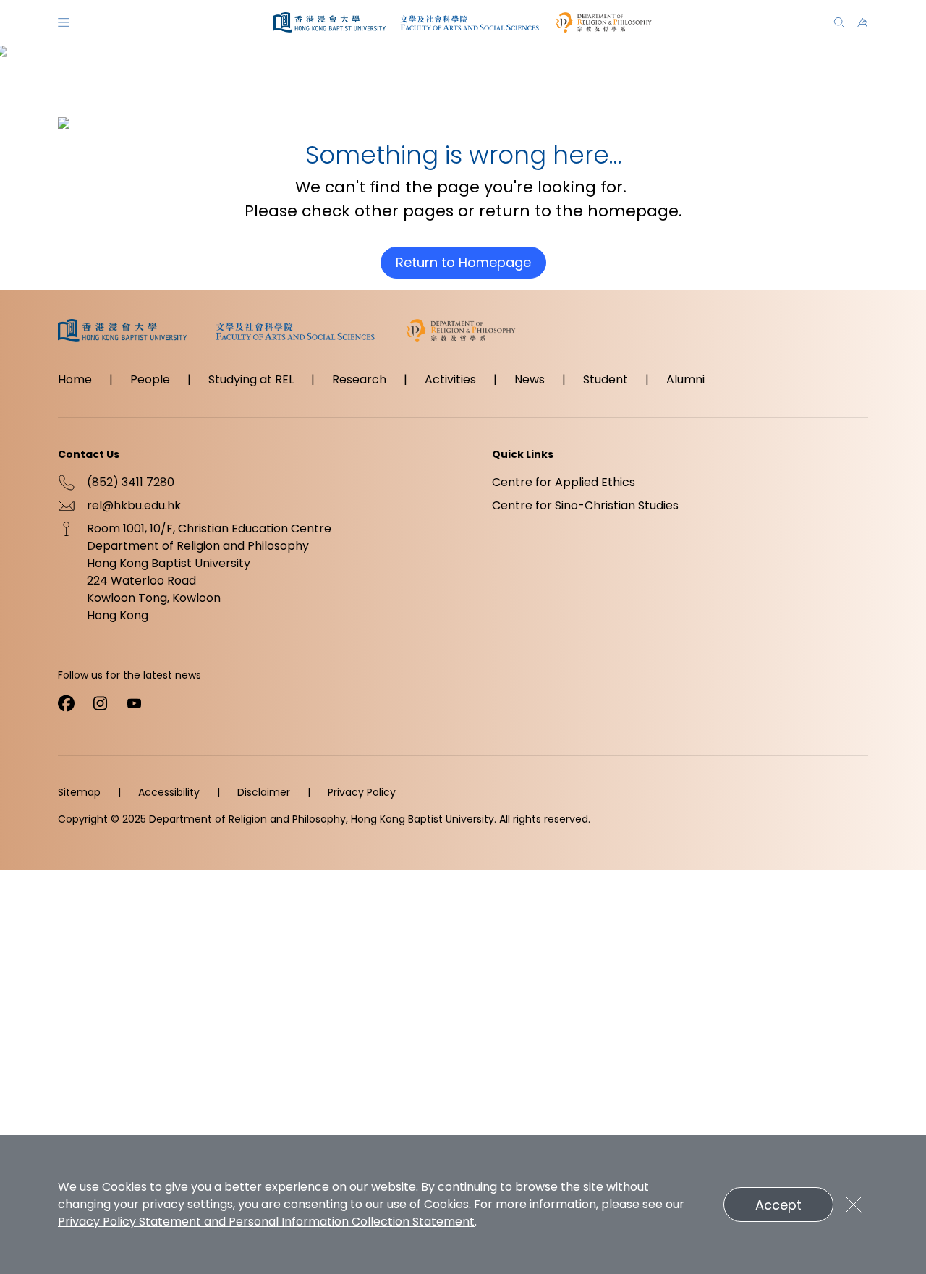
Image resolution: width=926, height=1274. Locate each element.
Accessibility (169, 792)
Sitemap (79, 792)
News (529, 379)
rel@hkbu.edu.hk (134, 505)
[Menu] (63, 22)
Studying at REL (251, 379)
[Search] (839, 22)
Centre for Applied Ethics (563, 482)
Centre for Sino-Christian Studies (585, 505)
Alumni (685, 379)
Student (605, 379)
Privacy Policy (362, 792)
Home (75, 379)
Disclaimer (263, 792)
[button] (862, 22)
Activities (450, 379)
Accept (778, 1205)
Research (359, 379)
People (150, 379)
